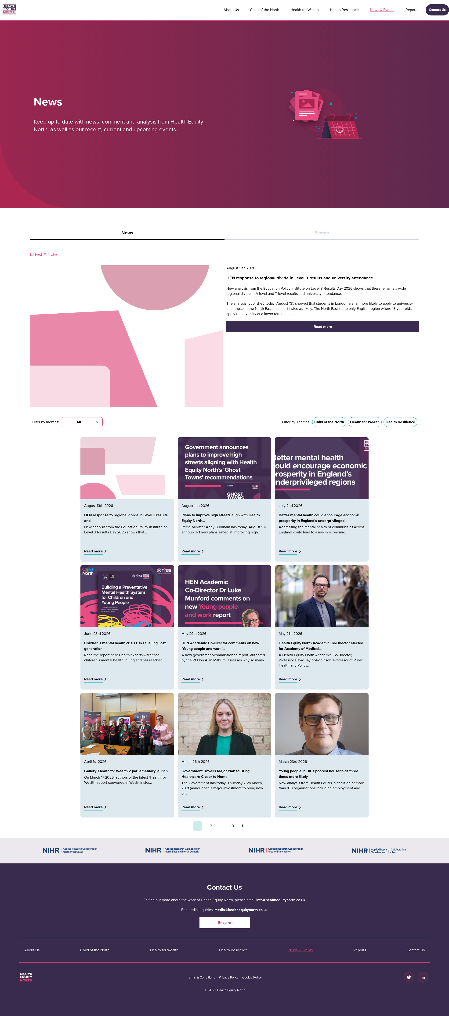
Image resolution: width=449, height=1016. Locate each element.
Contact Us (437, 10)
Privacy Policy (229, 977)
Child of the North (264, 9)
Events (322, 233)
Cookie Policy (252, 977)
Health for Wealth (304, 9)
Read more (323, 326)
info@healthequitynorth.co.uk (280, 900)
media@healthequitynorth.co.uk (241, 909)
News (127, 233)
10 (232, 826)
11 (243, 826)
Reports (412, 9)
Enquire (224, 922)
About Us (231, 9)
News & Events (382, 9)
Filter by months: (45, 422)
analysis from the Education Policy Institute (270, 288)
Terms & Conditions (201, 977)
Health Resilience (344, 9)
